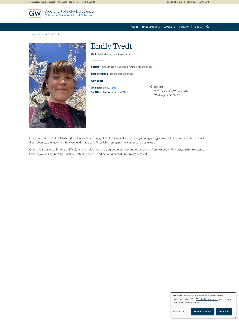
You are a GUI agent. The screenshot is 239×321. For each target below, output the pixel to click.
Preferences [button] (178, 311)
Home (32, 34)
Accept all (224, 311)
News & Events (88, 2)
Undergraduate (151, 27)
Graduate (169, 27)
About (134, 27)
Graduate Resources (68, 2)
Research (184, 27)
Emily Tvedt (109, 87)
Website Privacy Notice (207, 299)
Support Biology (175, 2)
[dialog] (203, 305)
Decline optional (202, 311)
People (198, 27)
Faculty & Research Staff (197, 2)
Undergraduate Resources (42, 2)
